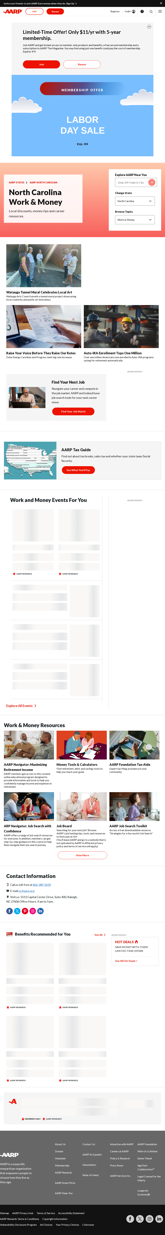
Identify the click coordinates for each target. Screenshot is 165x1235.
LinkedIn (40, 911)
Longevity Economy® (143, 1192)
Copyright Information (54, 1218)
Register (115, 11)
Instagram (32, 911)
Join (41, 64)
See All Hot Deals (125, 960)
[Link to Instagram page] (149, 1219)
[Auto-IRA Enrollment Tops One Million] (121, 326)
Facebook (9, 911)
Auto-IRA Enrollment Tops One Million (113, 353)
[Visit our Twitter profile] (140, 1219)
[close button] (149, 26)
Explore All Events (19, 706)
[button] (151, 11)
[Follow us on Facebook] (130, 1219)
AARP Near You (64, 1193)
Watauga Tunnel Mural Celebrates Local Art (39, 292)
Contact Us (88, 1144)
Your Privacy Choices (67, 1224)
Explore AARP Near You (131, 175)
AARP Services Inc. (120, 1175)
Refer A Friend (90, 1175)
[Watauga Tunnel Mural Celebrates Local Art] (43, 265)
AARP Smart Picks (65, 1182)
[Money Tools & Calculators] (82, 745)
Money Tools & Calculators (77, 764)
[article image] (13, 11)
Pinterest (25, 911)
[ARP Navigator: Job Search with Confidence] (29, 806)
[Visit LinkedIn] (159, 1219)
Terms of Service (46, 1213)
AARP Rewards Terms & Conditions (19, 1218)
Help (142, 11)
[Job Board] (82, 806)
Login (128, 11)
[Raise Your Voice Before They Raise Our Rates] (43, 326)
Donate (59, 1151)
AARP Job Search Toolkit (128, 826)
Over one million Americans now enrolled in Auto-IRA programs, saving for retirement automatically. (119, 359)
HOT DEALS (124, 942)
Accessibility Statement (71, 1213)
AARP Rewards (63, 1172)
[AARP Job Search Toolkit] (134, 806)
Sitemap (4, 1213)
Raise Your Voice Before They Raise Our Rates (41, 353)
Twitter (17, 911)
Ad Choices (46, 1224)
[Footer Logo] (18, 1154)
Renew (82, 64)
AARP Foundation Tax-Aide (129, 764)
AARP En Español (92, 1154)
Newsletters (89, 1164)
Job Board (64, 826)
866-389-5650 (42, 884)
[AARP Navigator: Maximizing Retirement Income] (29, 745)
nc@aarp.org (26, 891)
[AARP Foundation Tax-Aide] (134, 745)
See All (98, 934)
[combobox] (136, 182)
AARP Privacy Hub (22, 1213)
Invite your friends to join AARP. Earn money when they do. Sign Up (39, 3)
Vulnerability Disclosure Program (18, 1224)
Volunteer (60, 1158)
